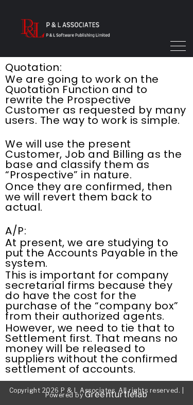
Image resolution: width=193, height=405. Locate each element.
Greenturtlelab (116, 394)
